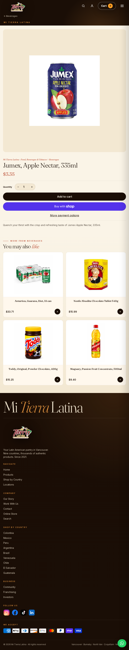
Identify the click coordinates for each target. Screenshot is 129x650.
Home (6, 469)
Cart (106, 5)
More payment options (64, 215)
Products (8, 474)
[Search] (83, 6)
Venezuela (9, 557)
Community (9, 587)
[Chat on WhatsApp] (122, 643)
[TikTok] (23, 612)
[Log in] (92, 6)
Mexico (7, 538)
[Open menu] (122, 6)
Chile (6, 562)
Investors (8, 597)
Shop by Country (12, 479)
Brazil (6, 552)
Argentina (8, 547)
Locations (8, 484)
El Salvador (9, 567)
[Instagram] (6, 612)
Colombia (8, 532)
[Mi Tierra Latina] (40, 6)
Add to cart (64, 196)
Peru (6, 542)
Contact (7, 508)
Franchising (9, 592)
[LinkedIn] (32, 612)
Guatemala (9, 572)
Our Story (8, 498)
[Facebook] (15, 612)
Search (7, 518)
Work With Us (10, 503)
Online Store (10, 513)
